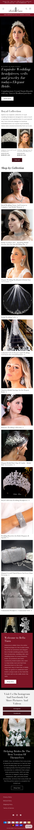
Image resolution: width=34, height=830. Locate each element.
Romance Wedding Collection (11, 427)
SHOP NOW (7, 99)
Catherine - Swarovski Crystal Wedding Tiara (8, 150)
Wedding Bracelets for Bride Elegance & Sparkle (15, 537)
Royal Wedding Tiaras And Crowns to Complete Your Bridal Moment (14, 206)
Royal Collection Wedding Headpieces (14, 500)
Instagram (17, 708)
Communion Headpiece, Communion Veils (15, 610)
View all (17, 160)
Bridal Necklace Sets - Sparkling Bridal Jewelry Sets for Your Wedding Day (14, 243)
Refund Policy (7, 801)
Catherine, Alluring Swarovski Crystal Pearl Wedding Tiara (24, 150)
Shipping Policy (8, 804)
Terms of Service (8, 808)
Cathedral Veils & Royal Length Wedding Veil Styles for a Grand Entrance (15, 353)
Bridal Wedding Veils (8, 317)
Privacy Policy (7, 797)
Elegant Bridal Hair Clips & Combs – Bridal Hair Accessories (16, 464)
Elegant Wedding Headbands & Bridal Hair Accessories (16, 281)
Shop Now (10, 681)
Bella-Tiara (14, 828)
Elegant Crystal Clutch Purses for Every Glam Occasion (17, 574)
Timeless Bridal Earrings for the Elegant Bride (15, 391)
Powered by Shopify (22, 828)
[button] (3, 9)
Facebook (17, 713)
